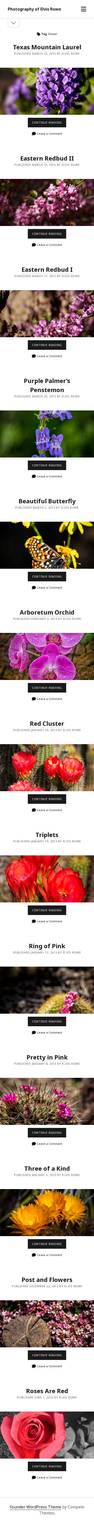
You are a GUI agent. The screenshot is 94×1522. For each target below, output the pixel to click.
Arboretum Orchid (47, 612)
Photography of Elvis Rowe (34, 9)
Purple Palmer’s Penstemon (47, 434)
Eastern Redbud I (47, 269)
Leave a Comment (49, 133)
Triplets (47, 834)
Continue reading (49, 123)
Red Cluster (47, 723)
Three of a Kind (47, 1168)
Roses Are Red (47, 1391)
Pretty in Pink (47, 1057)
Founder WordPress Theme (35, 1507)
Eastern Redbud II (47, 158)
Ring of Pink (47, 946)
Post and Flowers (47, 1279)
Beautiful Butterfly (47, 501)
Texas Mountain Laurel (47, 47)
